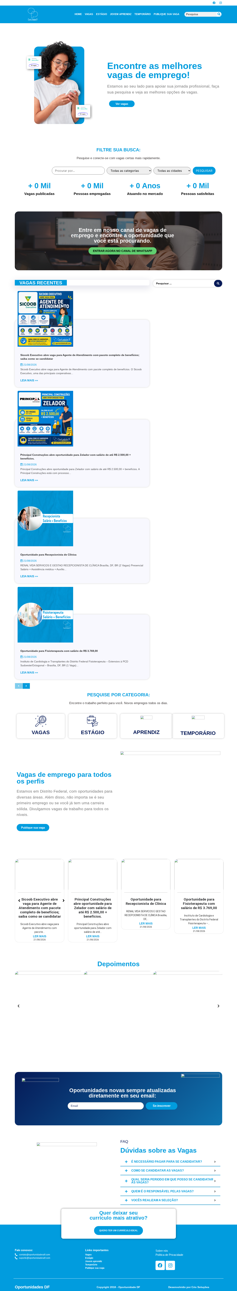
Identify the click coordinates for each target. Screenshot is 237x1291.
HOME (78, 14)
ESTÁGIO (101, 14)
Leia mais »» (29, 380)
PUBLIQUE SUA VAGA (166, 14)
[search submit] (218, 283)
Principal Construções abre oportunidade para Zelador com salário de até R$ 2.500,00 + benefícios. (93, 908)
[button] (18, 1006)
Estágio (92, 732)
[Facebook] (214, 3)
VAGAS (89, 14)
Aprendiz (146, 732)
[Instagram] (220, 3)
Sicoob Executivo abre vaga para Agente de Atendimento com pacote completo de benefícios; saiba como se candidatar (39, 908)
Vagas (41, 732)
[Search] (219, 14)
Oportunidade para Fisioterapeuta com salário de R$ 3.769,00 (59, 650)
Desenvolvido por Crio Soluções (188, 1287)
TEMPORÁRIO (142, 14)
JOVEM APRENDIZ (120, 14)
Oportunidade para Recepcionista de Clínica (48, 554)
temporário (198, 733)
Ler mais (39, 936)
